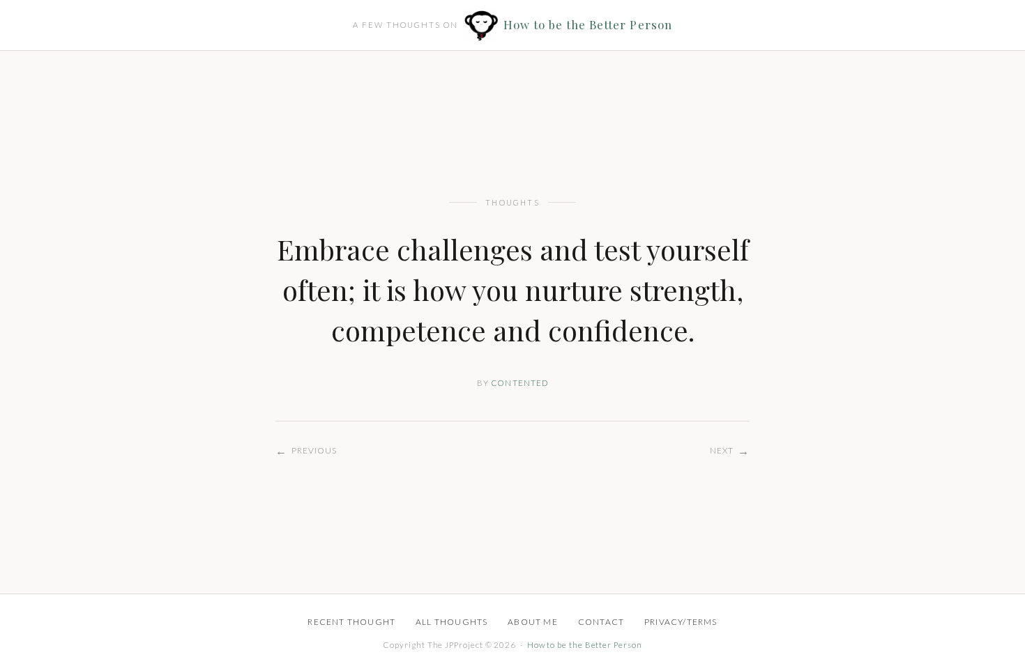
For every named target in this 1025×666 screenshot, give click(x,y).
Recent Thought (351, 622)
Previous (306, 450)
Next (730, 450)
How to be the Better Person (587, 24)
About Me (533, 622)
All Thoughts (451, 622)
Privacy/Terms (681, 622)
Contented (519, 382)
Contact (601, 622)
